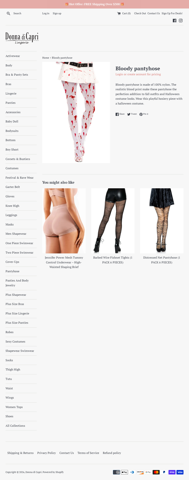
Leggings (11, 215)
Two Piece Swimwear (19, 252)
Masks (10, 224)
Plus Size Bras (15, 304)
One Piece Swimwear (19, 243)
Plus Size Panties (17, 323)
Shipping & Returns (20, 453)
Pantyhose (12, 271)
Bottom (11, 140)
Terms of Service (88, 453)
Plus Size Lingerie (17, 313)
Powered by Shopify (53, 472)
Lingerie (11, 93)
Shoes (9, 416)
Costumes (12, 168)
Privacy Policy (46, 453)
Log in (45, 13)
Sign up (57, 13)
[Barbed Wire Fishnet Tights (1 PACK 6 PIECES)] (113, 221)
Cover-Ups (12, 262)
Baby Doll (12, 121)
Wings (10, 397)
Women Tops (14, 407)
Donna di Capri (33, 472)
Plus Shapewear (16, 295)
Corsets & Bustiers (18, 159)
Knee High (12, 206)
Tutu (9, 379)
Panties (11, 103)
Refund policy (112, 453)
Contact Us (153, 13)
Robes (9, 332)
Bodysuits (12, 131)
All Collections (15, 426)
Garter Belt (13, 187)
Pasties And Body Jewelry (17, 282)
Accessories (13, 112)
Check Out (140, 13)
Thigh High (13, 369)
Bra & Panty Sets (17, 75)
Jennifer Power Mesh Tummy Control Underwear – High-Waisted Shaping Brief (64, 262)
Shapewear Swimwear (20, 351)
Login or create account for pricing (138, 74)
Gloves (10, 196)
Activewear (13, 56)
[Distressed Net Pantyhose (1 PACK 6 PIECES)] (161, 221)
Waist (9, 388)
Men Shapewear (16, 234)
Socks (9, 360)
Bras (8, 84)
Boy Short (12, 149)
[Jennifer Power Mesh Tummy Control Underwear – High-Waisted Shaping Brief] (64, 221)
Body (9, 65)
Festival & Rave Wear (20, 178)
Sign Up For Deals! (172, 13)
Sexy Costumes (15, 341)
